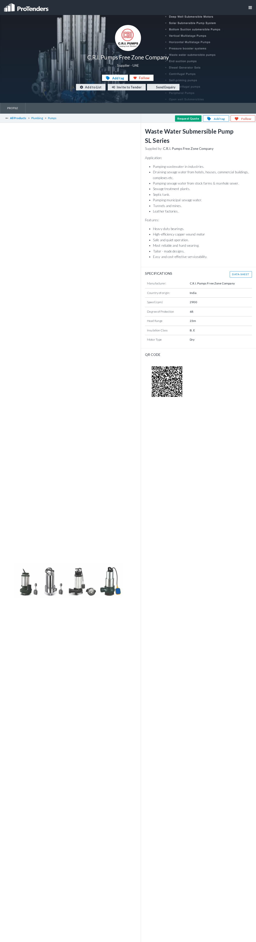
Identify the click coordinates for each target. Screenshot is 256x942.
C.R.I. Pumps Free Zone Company (188, 149)
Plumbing (37, 118)
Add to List (93, 87)
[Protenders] (27, 6)
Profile (12, 108)
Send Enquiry (166, 87)
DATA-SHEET (240, 274)
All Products (18, 118)
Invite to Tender (129, 87)
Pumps (52, 118)
